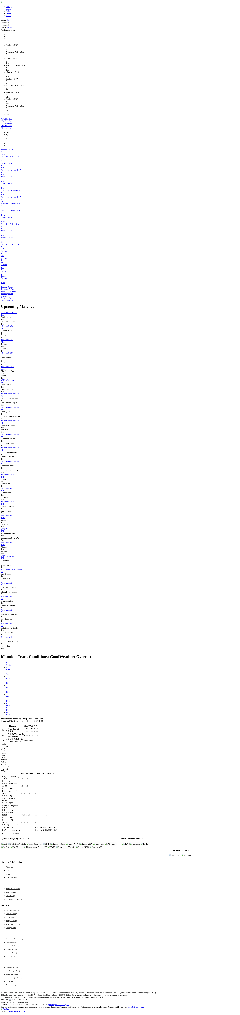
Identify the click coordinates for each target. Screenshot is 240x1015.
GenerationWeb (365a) (17, 1011)
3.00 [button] (2, 554)
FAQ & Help (10, 896)
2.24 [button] (2, 337)
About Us (9, 867)
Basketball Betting (12, 946)
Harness (4, 296)
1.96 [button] (2, 441)
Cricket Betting (11, 953)
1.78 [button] (2, 617)
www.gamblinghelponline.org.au (89, 995)
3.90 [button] (2, 373)
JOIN (8, 20)
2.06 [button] (2, 346)
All (7, 139)
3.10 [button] (2, 360)
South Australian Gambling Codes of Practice (85, 997)
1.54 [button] (2, 468)
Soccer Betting (11, 981)
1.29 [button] (2, 387)
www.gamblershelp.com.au (116, 995)
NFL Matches (6, 123)
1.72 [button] (2, 508)
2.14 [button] (2, 563)
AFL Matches (6, 119)
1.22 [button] (47, 808)
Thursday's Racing (8, 291)
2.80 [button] (2, 499)
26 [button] (36, 815)
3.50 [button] (2, 391)
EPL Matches (6, 126)
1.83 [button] (2, 324)
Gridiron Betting (12, 967)
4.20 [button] (47, 779)
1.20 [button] (2, 527)
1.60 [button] (2, 333)
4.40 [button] (47, 786)
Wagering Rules (11, 892)
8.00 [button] (47, 815)
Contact (9, 13)
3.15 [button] (2, 594)
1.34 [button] (2, 549)
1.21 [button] (2, 378)
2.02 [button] (2, 481)
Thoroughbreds (7, 294)
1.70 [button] (2, 351)
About (8, 16)
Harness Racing (11, 914)
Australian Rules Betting (14, 939)
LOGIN (4, 27)
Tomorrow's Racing (9, 289)
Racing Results (7, 300)
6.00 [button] (36, 822)
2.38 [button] (2, 405)
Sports (8, 9)
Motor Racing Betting (13, 974)
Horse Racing (11, 917)
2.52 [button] (2, 581)
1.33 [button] (2, 364)
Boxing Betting (11, 949)
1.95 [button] (47, 800)
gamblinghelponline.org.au (58, 1005)
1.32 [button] (2, 590)
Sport (8, 134)
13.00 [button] (37, 779)
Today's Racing (7, 287)
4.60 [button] (36, 800)
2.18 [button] (2, 418)
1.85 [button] (2, 644)
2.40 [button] (2, 472)
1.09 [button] (2, 536)
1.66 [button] (2, 414)
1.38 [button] (2, 495)
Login (3, 20)
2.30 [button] (47, 822)
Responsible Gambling (14, 899)
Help (8, 11)
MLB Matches (6, 128)
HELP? (10, 27)
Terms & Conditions (13, 889)
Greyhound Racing (12, 910)
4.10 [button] (2, 522)
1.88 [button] (2, 319)
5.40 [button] (2, 540)
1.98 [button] (2, 630)
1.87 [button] (2, 603)
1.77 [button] (2, 635)
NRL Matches (6, 121)
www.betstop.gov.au (136, 1007)
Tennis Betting (11, 985)
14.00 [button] (37, 786)
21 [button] (47, 793)
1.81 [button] (2, 445)
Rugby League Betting (14, 978)
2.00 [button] (2, 513)
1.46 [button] (2, 576)
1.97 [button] (2, 621)
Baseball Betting (12, 942)
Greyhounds (6, 298)
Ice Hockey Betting (13, 971)
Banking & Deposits (13, 877)
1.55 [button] (2, 400)
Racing (9, 7)
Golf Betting (10, 956)
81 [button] (36, 793)
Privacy (8, 874)
